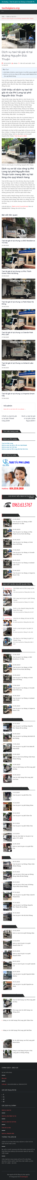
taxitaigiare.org (11, 8)
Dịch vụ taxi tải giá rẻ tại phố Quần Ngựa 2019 (28, 418)
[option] (22, 2)
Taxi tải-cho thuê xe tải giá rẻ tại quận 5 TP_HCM (23, 837)
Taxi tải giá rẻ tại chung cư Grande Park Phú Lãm (17, 333)
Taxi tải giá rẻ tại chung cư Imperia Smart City (18, 395)
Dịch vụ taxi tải (6, 1110)
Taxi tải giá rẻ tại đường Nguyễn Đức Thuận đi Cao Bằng (23, 727)
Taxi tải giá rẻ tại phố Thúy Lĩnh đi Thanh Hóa (24, 896)
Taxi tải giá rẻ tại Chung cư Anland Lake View (17, 364)
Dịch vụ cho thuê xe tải (9, 1116)
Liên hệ (4, 1084)
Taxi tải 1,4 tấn (6, 1127)
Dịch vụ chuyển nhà (8, 1133)
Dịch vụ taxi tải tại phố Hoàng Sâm (23, 933)
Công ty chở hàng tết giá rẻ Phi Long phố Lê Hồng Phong (22, 1051)
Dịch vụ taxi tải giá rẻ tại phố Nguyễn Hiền (22, 954)
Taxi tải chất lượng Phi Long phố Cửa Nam (23, 778)
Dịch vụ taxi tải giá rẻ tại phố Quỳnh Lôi (24, 965)
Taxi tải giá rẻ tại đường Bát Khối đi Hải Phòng (24, 737)
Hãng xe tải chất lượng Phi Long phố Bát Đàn (17, 1030)
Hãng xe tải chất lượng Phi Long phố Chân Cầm (18, 1020)
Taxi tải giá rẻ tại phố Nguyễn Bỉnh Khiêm (23, 975)
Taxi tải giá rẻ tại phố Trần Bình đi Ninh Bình (23, 747)
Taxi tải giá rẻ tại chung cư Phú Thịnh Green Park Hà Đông (16, 272)
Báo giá (4, 1078)
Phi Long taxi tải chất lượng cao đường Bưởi (23, 1011)
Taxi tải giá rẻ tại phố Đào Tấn (22, 795)
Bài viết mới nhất (25, 63)
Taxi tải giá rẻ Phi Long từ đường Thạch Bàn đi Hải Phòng (23, 885)
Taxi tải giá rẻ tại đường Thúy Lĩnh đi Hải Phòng (23, 865)
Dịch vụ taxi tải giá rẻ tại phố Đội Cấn (23, 847)
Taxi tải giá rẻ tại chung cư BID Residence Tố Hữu (18, 242)
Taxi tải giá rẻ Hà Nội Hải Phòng (23, 915)
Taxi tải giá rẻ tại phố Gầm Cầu (22, 815)
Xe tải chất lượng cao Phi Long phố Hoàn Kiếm (24, 1041)
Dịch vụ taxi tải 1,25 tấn (9, 1122)
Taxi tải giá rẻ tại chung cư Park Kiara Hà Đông (18, 303)
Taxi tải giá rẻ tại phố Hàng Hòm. (23, 805)
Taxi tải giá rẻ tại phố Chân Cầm (23, 826)
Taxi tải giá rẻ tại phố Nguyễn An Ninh (23, 985)
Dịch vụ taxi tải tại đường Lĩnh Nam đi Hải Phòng (24, 758)
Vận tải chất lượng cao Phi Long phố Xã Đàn (24, 768)
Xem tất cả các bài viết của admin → (15, 409)
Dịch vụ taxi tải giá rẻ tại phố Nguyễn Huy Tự (22, 944)
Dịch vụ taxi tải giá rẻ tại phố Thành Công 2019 (9, 418)
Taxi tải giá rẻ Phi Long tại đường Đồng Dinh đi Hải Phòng (23, 875)
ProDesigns (24, 1176)
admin (15, 63)
